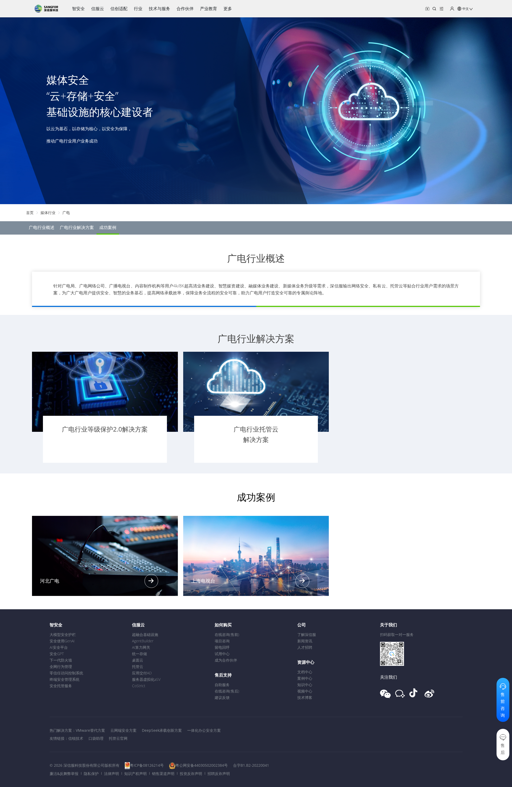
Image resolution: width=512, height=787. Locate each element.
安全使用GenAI (62, 640)
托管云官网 (118, 738)
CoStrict (138, 685)
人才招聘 (304, 647)
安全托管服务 (61, 685)
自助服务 (222, 684)
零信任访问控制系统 (66, 672)
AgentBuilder (142, 640)
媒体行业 (48, 212)
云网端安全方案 (123, 730)
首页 (30, 212)
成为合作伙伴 (226, 660)
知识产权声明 (135, 773)
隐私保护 (91, 773)
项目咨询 (222, 640)
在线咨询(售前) (227, 634)
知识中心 (304, 684)
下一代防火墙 (61, 660)
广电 (66, 212)
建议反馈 (222, 697)
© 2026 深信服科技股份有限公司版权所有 (84, 765)
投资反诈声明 (191, 773)
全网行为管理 (61, 666)
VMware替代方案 (90, 730)
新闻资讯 (304, 640)
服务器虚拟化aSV (146, 679)
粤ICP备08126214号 (147, 765)
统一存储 (139, 653)
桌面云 (137, 660)
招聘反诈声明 (218, 773)
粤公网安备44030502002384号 (201, 765)
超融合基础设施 (145, 634)
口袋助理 (96, 738)
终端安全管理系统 (64, 679)
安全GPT (57, 653)
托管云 (137, 666)
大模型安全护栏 (63, 634)
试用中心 (222, 653)
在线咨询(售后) (227, 691)
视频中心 (304, 691)
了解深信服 (306, 634)
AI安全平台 (59, 647)
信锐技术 (75, 738)
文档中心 (304, 671)
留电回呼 (222, 647)
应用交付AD (142, 672)
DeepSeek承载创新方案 (162, 730)
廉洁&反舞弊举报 (64, 773)
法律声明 (111, 773)
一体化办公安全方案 (204, 730)
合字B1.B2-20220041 (251, 765)
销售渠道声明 (163, 773)
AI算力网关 (141, 647)
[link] (30, 212)
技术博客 (304, 697)
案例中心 (304, 678)
